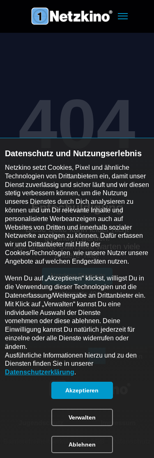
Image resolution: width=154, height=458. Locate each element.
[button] (123, 16)
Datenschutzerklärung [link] (39, 372)
